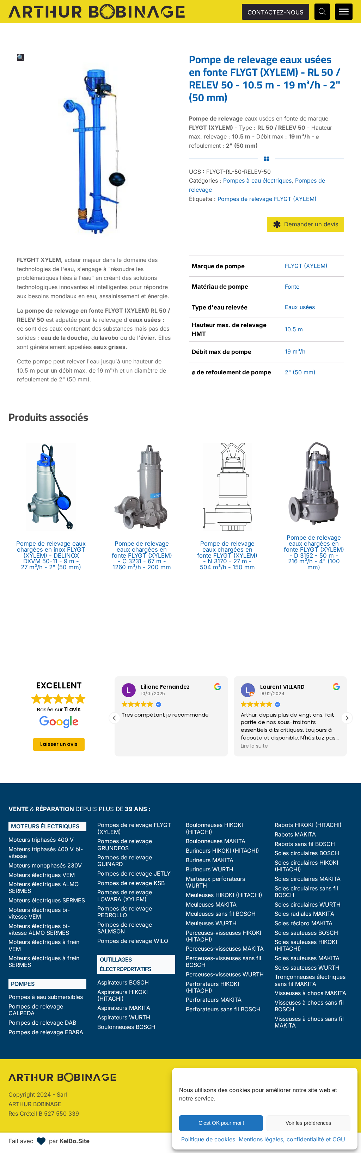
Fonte (292, 286)
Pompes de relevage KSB (131, 883)
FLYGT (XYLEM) (306, 265)
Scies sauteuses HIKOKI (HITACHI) (306, 945)
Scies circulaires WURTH (308, 904)
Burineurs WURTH (209, 869)
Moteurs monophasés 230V (45, 865)
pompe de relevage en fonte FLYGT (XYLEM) (87, 310)
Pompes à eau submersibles (45, 997)
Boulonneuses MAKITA (215, 841)
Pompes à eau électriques (257, 180)
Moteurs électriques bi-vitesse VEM (39, 913)
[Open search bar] (322, 11)
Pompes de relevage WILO (132, 941)
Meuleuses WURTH (211, 923)
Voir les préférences (308, 1123)
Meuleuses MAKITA (211, 904)
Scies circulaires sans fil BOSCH (306, 892)
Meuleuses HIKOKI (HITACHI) (224, 895)
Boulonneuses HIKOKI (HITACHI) (214, 828)
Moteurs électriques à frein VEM (43, 945)
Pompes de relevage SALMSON (124, 928)
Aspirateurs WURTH (123, 1017)
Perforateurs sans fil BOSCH (223, 1009)
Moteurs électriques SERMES (46, 900)
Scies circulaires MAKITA (308, 879)
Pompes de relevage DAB (42, 1022)
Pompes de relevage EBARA (45, 1032)
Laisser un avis (59, 744)
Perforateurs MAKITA (213, 999)
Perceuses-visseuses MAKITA (225, 948)
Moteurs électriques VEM (41, 875)
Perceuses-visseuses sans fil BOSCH (223, 961)
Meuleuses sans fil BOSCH (221, 913)
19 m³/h (295, 351)
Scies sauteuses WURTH (307, 967)
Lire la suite (254, 745)
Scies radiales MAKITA (304, 913)
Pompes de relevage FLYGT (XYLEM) (267, 198)
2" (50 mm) (300, 372)
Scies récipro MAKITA (303, 923)
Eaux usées (300, 307)
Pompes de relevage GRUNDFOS (124, 844)
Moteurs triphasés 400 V (41, 839)
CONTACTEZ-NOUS (275, 12)
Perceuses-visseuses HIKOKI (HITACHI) (223, 936)
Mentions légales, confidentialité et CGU (292, 1139)
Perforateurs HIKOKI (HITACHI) (212, 987)
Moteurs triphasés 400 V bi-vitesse (45, 852)
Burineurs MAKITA (209, 860)
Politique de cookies (208, 1139)
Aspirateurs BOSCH (123, 982)
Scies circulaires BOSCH (307, 853)
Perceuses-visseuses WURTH (225, 974)
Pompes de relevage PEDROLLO (124, 912)
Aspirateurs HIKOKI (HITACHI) (122, 995)
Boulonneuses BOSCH (126, 1027)
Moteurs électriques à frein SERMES (43, 961)
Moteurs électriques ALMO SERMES (43, 887)
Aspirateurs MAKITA (123, 1008)
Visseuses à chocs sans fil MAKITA (309, 1022)
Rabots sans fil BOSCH (305, 844)
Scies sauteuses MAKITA (307, 958)
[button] (20, 57)
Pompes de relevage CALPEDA (35, 1010)
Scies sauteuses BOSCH (306, 933)
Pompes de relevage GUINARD (124, 860)
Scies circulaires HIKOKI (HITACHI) (306, 866)
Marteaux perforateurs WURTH (215, 882)
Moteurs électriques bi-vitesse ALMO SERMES (39, 929)
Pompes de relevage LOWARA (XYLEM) (124, 895)
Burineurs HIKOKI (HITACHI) (222, 850)
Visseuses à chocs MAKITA (310, 993)
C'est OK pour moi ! (221, 1123)
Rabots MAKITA (295, 834)
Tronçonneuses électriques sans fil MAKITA (310, 980)
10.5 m (294, 329)
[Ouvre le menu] (344, 12)
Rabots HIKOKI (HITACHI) (308, 825)
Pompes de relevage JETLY (134, 873)
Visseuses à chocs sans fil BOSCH (309, 1006)
